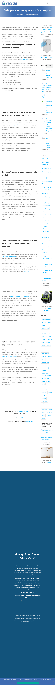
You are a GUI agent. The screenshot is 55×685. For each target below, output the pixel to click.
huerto (43, 384)
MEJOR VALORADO (46, 58)
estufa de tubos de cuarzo (9, 357)
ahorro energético (46, 319)
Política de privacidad (33, 683)
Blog (22, 14)
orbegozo (44, 392)
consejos (44, 348)
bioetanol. (26, 271)
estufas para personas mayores (46, 374)
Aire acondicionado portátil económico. (46, 29)
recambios (44, 401)
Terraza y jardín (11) (46, 242)
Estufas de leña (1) (47, 216)
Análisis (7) (45, 159)
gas (48, 378)
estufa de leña (24, 60)
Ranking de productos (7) (45, 236)
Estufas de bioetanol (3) (46, 204)
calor (43, 342)
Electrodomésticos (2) (47, 173)
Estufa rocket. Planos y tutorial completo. (49, 74)
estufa (43, 359)
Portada (18, 14)
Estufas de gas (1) (47, 210)
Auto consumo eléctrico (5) (46, 163)
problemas (44, 395)
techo (50, 409)
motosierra (48, 390)
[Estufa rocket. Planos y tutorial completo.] (43, 70)
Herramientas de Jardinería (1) (46, 189)
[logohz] (9, 2)
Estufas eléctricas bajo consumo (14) (47, 229)
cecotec (48, 342)
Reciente (49, 66)
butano (43, 339)
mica (43, 390)
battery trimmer (46, 334)
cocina (43, 345)
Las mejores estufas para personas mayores (49, 142)
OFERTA (49, 463)
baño (43, 336)
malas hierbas (45, 387)
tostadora (49, 412)
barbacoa (44, 331)
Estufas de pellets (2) (46, 222)
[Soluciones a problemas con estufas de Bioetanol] (43, 102)
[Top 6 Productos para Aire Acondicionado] (43, 84)
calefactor (49, 339)
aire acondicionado (46, 322)
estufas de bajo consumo (45, 369)
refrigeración (45, 404)
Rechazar (25, 683)
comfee (49, 345)
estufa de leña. (17, 125)
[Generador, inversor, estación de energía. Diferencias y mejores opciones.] (43, 119)
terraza (43, 412)
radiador (44, 398)
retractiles (44, 407)
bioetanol (48, 336)
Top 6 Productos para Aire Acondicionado (49, 86)
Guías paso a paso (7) (47, 183)
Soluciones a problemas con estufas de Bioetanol (49, 107)
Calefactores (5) (46, 198)
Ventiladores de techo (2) (47, 272)
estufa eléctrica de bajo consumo (19, 296)
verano (43, 418)
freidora (44, 378)
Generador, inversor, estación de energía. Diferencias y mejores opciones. (49, 125)
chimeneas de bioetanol (9, 256)
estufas (43, 365)
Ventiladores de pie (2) (47, 266)
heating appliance (46, 381)
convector (44, 351)
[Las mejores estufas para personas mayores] (43, 138)
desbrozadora (45, 354)
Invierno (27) (45, 193)
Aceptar (19, 683)
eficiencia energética (47, 356)
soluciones (44, 409)
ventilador (49, 415)
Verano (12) (45, 253)
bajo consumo (45, 328)
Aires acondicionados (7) (47, 258)
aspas (43, 325)
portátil (50, 392)
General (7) (45, 178)
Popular (43, 66)
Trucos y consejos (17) (47, 248)
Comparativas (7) (46, 168)
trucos (43, 415)
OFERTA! (29, 422)
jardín (48, 384)
